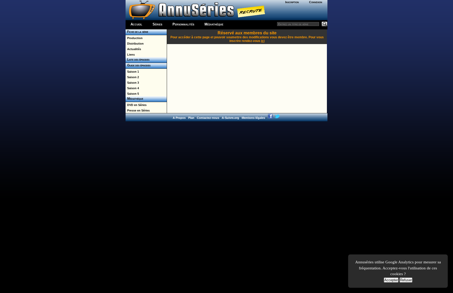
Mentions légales (253, 117)
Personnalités (183, 24)
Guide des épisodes (138, 65)
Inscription (292, 2)
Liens (130, 54)
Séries (157, 24)
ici (263, 41)
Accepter (391, 280)
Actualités (133, 49)
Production (134, 38)
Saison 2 (132, 77)
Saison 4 (132, 88)
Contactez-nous (208, 117)
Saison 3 (132, 82)
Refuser (406, 280)
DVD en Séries (136, 104)
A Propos (179, 117)
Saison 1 (132, 71)
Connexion (315, 2)
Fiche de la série (137, 32)
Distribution (135, 43)
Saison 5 (132, 93)
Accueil (136, 24)
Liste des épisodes (137, 59)
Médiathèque (213, 24)
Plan (191, 117)
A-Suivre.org (230, 117)
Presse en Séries (138, 110)
